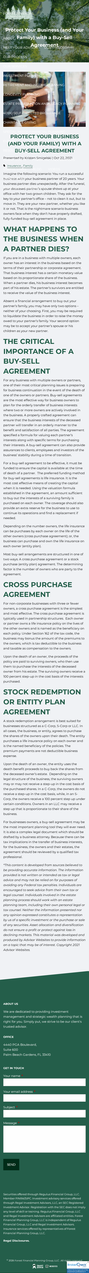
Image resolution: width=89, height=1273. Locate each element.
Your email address (34, 1092)
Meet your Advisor (20, 47)
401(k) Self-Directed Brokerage (32, 113)
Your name (28, 1076)
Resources (13, 150)
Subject (25, 1107)
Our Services (15, 66)
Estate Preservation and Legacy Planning (42, 104)
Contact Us (13, 178)
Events (9, 141)
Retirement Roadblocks (25, 188)
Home (8, 29)
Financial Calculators (53, 160)
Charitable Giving (19, 122)
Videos (54, 169)
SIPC (28, 1198)
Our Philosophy (59, 47)
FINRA (20, 1198)
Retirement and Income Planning (34, 85)
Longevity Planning (21, 94)
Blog (37, 169)
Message (26, 1123)
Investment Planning (22, 76)
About (9, 38)
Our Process (15, 57)
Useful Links (14, 169)
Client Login (14, 160)
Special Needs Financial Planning (34, 132)
